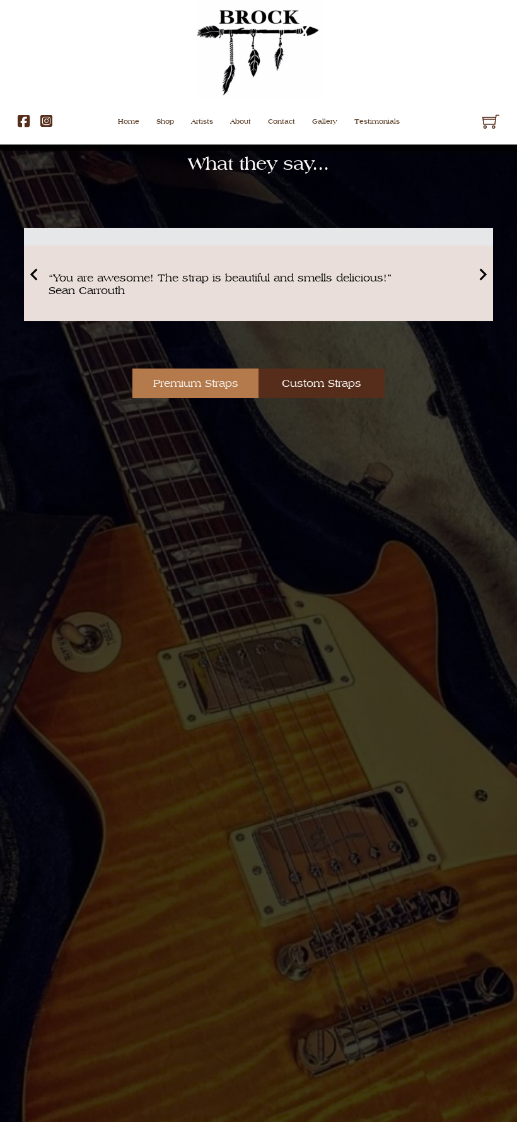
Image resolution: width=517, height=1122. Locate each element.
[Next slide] (482, 274)
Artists (202, 121)
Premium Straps (195, 383)
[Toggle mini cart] (490, 121)
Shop (165, 121)
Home (128, 121)
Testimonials (377, 121)
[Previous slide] (34, 274)
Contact (281, 121)
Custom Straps (321, 383)
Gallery (324, 121)
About (240, 121)
